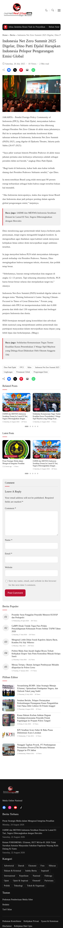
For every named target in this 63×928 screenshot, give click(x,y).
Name (8, 540)
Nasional (36, 876)
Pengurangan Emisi (41, 372)
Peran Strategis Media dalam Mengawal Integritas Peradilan (13, 462)
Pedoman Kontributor (11, 921)
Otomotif (36, 881)
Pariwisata (48, 881)
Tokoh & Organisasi (35, 886)
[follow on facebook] (4, 807)
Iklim (29, 367)
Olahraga (48, 876)
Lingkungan (8, 372)
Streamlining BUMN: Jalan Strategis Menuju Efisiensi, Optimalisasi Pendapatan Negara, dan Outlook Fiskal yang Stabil (37, 688)
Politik (7, 886)
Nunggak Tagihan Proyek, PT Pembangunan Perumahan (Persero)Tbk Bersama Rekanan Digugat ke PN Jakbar (36, 747)
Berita (12, 35)
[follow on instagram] (9, 807)
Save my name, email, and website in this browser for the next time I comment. (32, 583)
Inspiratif (45, 871)
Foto (42, 866)
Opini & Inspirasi (20, 881)
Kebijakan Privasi (31, 921)
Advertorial (9, 866)
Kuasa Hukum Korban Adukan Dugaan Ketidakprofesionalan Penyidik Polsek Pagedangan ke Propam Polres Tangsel (34, 718)
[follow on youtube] (15, 807)
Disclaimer (7, 926)
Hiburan (52, 866)
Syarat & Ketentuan (49, 921)
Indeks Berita (31, 871)
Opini (6, 881)
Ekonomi (32, 866)
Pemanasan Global (23, 372)
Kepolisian (23, 876)
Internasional (9, 876)
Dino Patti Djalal (10, 367)
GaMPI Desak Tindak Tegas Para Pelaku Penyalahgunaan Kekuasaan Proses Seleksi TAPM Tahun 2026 (36, 629)
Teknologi (18, 886)
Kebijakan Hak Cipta (23, 926)
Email (8, 553)
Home (5, 35)
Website (8, 567)
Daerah (7, 409)
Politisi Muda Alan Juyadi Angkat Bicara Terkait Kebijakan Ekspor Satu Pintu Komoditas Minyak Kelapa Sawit (36, 654)
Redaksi (5, 904)
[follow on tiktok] (21, 807)
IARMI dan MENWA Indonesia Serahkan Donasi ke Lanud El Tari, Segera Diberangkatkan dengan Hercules (30, 217)
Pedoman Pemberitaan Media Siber (17, 899)
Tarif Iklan (7, 909)
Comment (10, 508)
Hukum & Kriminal (11, 456)
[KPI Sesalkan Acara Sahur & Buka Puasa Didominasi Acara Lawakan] (8, 739)
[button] (46, 10)
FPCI (22, 367)
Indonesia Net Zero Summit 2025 (47, 367)
